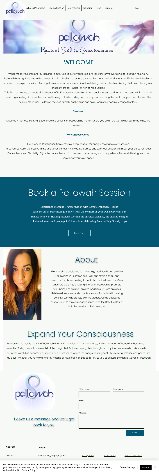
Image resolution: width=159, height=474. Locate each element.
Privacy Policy (88, 455)
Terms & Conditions (133, 455)
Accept (145, 467)
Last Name (118, 389)
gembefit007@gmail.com (51, 455)
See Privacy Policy (26, 470)
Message (83, 413)
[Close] (155, 467)
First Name (84, 389)
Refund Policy (110, 455)
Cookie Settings (127, 467)
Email (81, 400)
